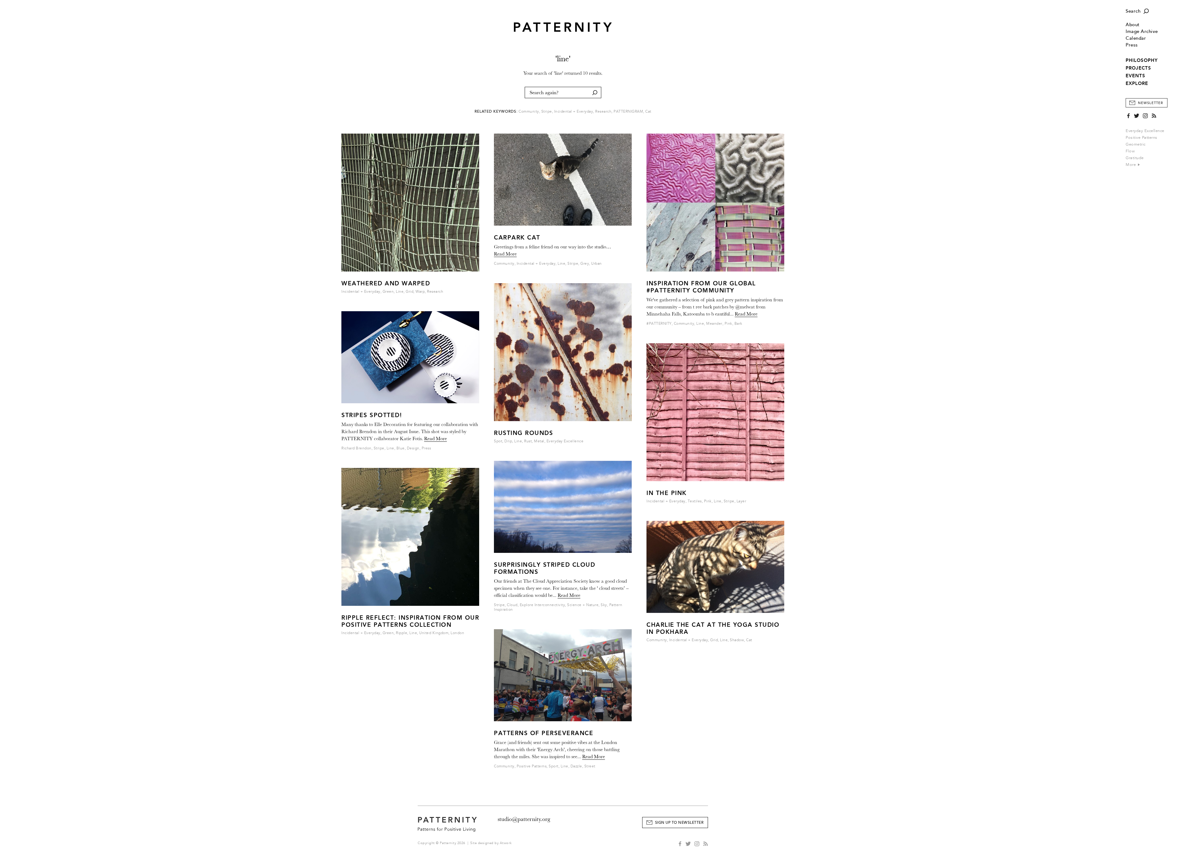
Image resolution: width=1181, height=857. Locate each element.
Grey (584, 263)
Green (388, 291)
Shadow (737, 640)
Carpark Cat (517, 237)
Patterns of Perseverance (543, 733)
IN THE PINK (666, 493)
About (1133, 24)
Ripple (401, 633)
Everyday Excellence (1145, 130)
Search (1133, 11)
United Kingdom (433, 633)
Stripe (546, 111)
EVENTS (1135, 75)
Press (1132, 45)
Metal (539, 441)
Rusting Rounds (523, 433)
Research (603, 111)
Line (400, 291)
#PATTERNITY (659, 323)
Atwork (506, 843)
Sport (554, 766)
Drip (508, 441)
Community (529, 111)
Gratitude (1135, 157)
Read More (435, 438)
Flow (1130, 151)
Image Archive (1142, 31)
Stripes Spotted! (371, 415)
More (1131, 164)
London (457, 633)
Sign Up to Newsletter (679, 822)
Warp (420, 291)
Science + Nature (582, 605)
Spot (498, 441)
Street (589, 766)
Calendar (1136, 38)
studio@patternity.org (524, 819)
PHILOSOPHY (1142, 60)
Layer (741, 501)
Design (413, 448)
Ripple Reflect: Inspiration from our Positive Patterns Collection (410, 621)
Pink (728, 323)
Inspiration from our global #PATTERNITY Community (701, 287)
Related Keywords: (496, 111)
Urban (596, 263)
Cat (648, 111)
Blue (400, 448)
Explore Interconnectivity (542, 605)
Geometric (1136, 144)
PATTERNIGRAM (628, 111)
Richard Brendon (356, 448)
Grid (409, 291)
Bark (738, 323)
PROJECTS (1138, 68)
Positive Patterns (1141, 137)
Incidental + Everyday (573, 111)
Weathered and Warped (385, 283)
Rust (528, 441)
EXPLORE (1137, 83)
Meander (714, 323)
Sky (604, 605)
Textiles (695, 501)
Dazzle (576, 766)
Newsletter (1150, 103)
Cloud (512, 605)
